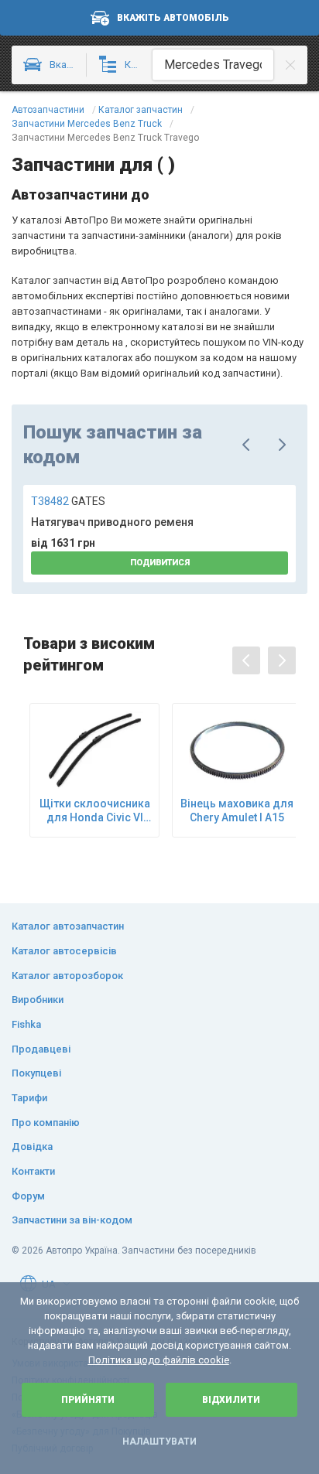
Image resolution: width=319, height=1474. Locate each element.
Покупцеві (36, 1073)
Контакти (33, 1171)
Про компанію (46, 1122)
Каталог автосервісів (64, 951)
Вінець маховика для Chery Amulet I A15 (236, 810)
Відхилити (231, 1399)
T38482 (68, 501)
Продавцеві (41, 1049)
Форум (28, 1196)
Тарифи (29, 1098)
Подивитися (160, 563)
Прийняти (88, 1399)
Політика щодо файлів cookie (158, 1360)
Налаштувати (159, 1441)
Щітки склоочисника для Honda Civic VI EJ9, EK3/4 (94, 810)
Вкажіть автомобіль (173, 17)
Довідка (32, 1146)
